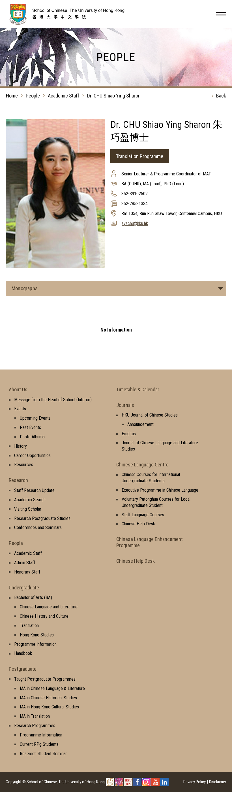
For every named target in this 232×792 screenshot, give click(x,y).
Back (221, 96)
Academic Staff (63, 96)
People (33, 96)
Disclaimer (217, 781)
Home (12, 96)
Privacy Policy (194, 781)
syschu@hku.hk (135, 223)
